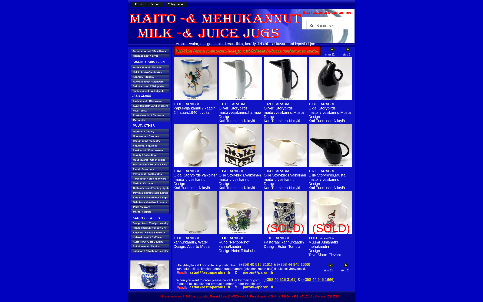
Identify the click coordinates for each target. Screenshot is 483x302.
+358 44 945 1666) (294, 264)
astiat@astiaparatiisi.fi (209, 287)
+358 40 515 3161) (256, 264)
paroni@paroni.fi (258, 287)
